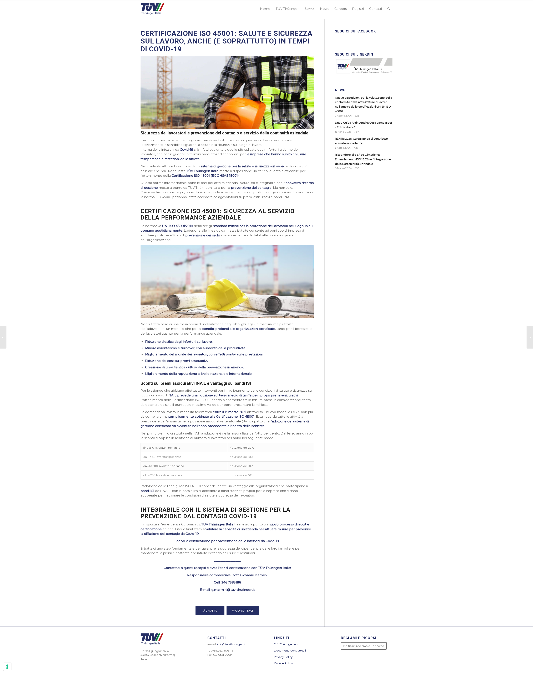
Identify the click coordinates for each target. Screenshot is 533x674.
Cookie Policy (283, 663)
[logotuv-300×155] (153, 8)
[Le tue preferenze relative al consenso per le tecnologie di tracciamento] (7, 667)
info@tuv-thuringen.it (231, 644)
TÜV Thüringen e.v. (286, 644)
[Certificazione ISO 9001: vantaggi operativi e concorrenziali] (3, 337)
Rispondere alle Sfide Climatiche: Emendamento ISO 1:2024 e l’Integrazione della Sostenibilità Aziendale (363, 159)
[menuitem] (265, 8)
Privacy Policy (283, 657)
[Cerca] (388, 8)
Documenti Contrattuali (290, 650)
